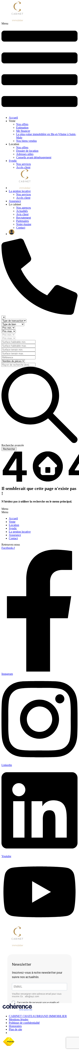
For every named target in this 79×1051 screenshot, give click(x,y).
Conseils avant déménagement (33, 157)
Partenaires (22, 221)
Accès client (23, 167)
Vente (12, 521)
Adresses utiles (24, 154)
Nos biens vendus (26, 140)
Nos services (23, 164)
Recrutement (23, 217)
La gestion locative (20, 191)
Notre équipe (23, 224)
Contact (20, 227)
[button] (39, 67)
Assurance (15, 201)
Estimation (22, 127)
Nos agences (23, 207)
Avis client (22, 214)
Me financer (23, 130)
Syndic (13, 160)
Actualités (22, 211)
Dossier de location (27, 150)
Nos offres (22, 124)
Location (14, 525)
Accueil (13, 117)
